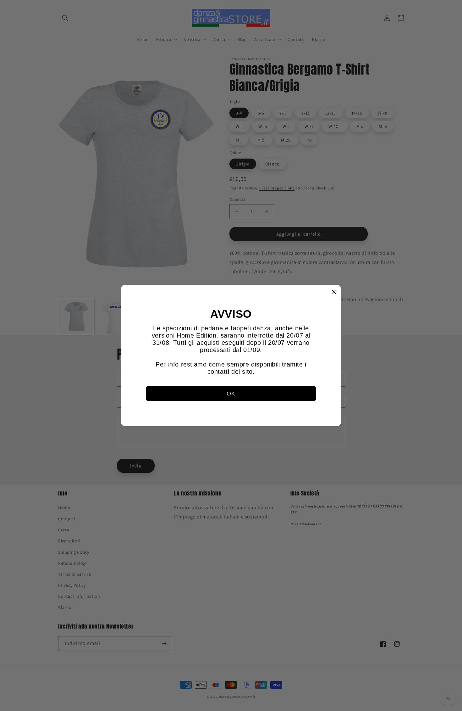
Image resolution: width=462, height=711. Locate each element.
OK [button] (231, 393)
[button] (333, 291)
